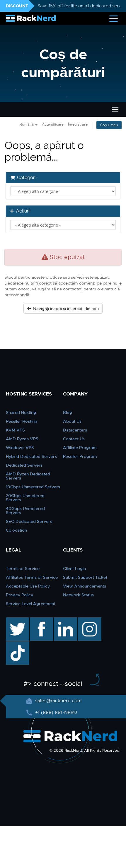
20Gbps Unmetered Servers (25, 497)
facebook (40, 620)
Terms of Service (23, 568)
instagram (89, 620)
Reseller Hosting (21, 421)
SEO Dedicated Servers (29, 521)
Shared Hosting (21, 412)
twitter (13, 620)
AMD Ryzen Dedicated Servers (28, 476)
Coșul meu (109, 125)
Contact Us (74, 438)
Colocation (16, 530)
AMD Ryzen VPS (22, 438)
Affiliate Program (80, 447)
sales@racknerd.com (58, 701)
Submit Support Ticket (85, 577)
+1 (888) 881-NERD (55, 712)
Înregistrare (78, 124)
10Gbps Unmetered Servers (33, 486)
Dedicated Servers (24, 465)
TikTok (13, 644)
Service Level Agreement (30, 603)
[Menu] (113, 18)
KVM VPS (15, 430)
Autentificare (53, 124)
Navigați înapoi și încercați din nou (65, 308)
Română (27, 124)
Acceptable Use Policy (28, 586)
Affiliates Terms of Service (32, 577)
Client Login (74, 568)
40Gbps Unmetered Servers (25, 510)
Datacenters (75, 430)
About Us (72, 421)
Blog (67, 412)
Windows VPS (20, 447)
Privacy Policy (19, 594)
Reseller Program (80, 456)
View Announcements (84, 586)
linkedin (62, 620)
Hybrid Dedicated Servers (31, 456)
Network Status (78, 594)
